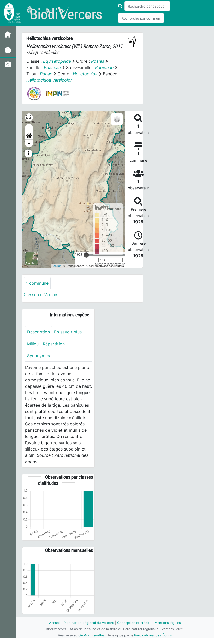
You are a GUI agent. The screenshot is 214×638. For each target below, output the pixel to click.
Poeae (46, 73)
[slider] (86, 255)
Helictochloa (85, 73)
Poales (97, 61)
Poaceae (52, 67)
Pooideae (104, 67)
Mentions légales (167, 623)
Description (38, 331)
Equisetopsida (57, 61)
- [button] (29, 143)
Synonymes (38, 355)
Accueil (54, 623)
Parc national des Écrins (153, 635)
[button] (29, 136)
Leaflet (56, 266)
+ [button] (29, 127)
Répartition (54, 343)
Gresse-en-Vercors (41, 294)
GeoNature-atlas (91, 635)
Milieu (33, 343)
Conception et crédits (134, 623)
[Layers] (117, 119)
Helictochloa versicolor (49, 80)
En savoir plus (68, 331)
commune (37, 283)
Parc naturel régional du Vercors (88, 623)
